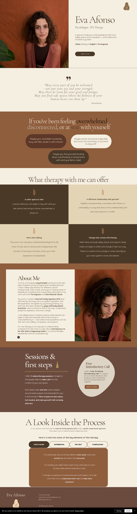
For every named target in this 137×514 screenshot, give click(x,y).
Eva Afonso (16, 495)
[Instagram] (18, 337)
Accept (128, 511)
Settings (119, 511)
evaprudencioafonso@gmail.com (50, 497)
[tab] (39, 444)
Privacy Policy (79, 511)
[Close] (134, 510)
